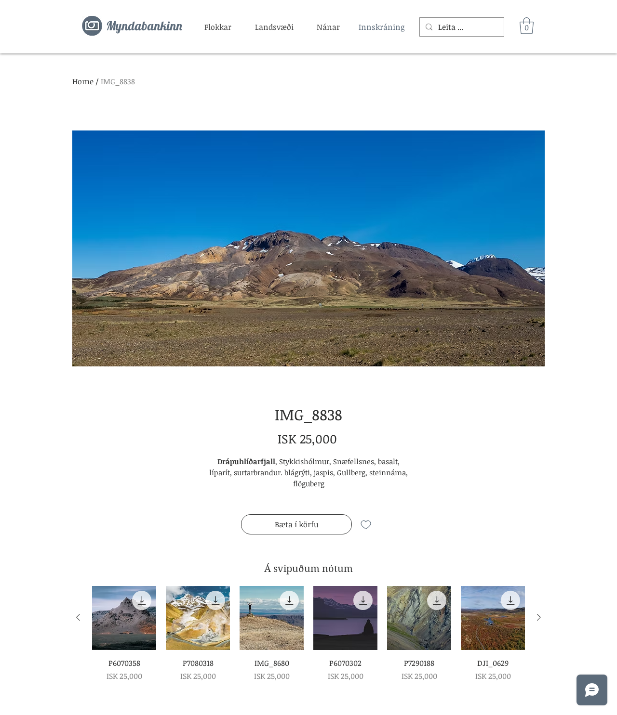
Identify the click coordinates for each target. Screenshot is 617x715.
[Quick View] (124, 618)
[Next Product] (539, 617)
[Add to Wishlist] (366, 524)
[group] (308, 633)
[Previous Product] (78, 617)
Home (83, 81)
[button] (218, 27)
